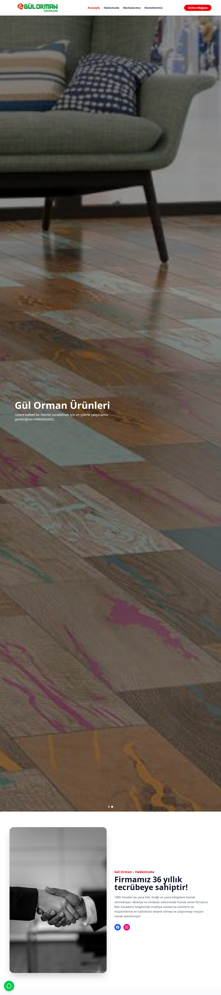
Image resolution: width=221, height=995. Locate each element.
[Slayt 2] (112, 807)
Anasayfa (94, 8)
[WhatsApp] (9, 986)
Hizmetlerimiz (153, 8)
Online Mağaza (198, 8)
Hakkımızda (111, 8)
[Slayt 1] (109, 807)
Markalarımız (132, 8)
